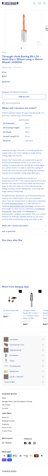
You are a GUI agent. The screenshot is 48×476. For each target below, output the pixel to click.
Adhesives (30, 211)
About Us (5, 417)
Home (4, 52)
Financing (5, 424)
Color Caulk (17, 211)
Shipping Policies (8, 421)
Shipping (5, 92)
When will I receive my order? (15, 226)
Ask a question (8, 231)
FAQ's (4, 398)
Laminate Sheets (16, 203)
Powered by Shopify (9, 471)
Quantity (6, 82)
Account (5, 408)
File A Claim (6, 405)
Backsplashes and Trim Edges (21, 206)
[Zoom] (38, 42)
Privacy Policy (7, 431)
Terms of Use (7, 427)
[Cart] (39, 3)
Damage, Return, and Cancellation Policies (17, 401)
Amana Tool (6, 67)
